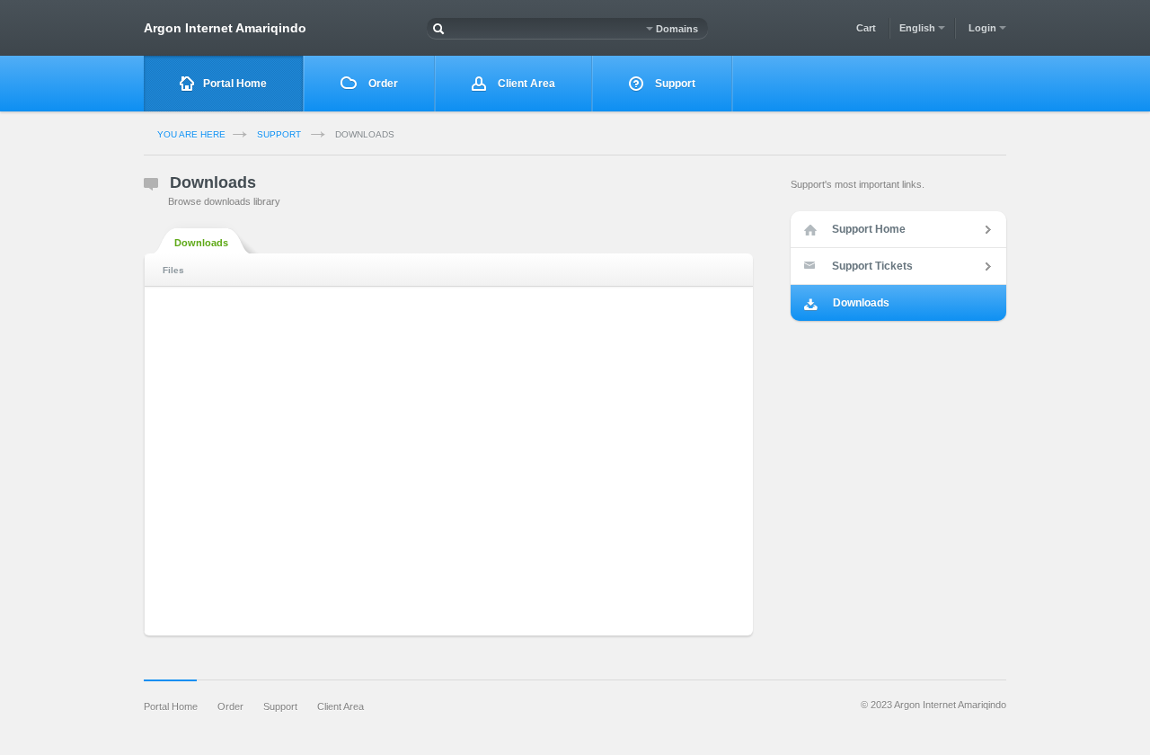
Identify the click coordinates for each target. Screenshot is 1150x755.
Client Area (525, 83)
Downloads (201, 242)
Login (984, 27)
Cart (866, 27)
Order (382, 83)
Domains (675, 28)
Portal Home (235, 83)
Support (673, 83)
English (918, 27)
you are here (191, 134)
